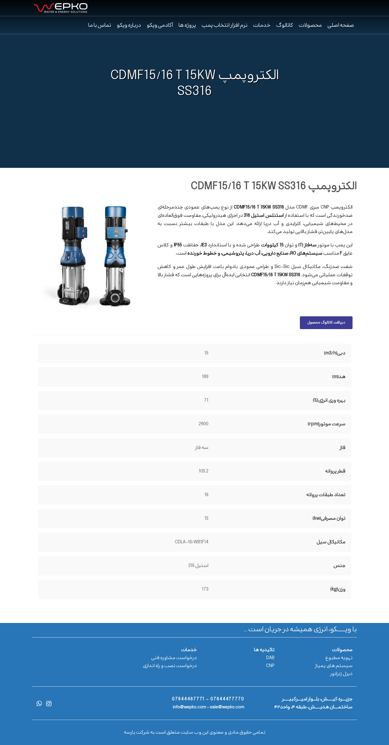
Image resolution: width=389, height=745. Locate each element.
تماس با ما (99, 25)
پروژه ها (187, 25)
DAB (270, 658)
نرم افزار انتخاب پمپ (224, 25)
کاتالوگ (284, 25)
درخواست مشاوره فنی (174, 658)
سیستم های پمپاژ (334, 666)
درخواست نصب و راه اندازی (170, 666)
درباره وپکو (129, 25)
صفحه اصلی (340, 25)
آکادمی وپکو (160, 25)
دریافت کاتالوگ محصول (326, 322)
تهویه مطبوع (339, 658)
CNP (270, 666)
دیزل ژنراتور (341, 674)
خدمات (262, 25)
